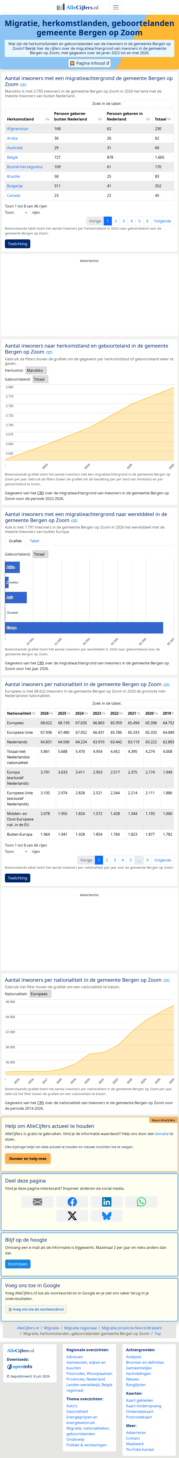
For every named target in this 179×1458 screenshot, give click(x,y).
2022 (114, 713)
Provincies (75, 1379)
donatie (162, 1133)
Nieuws (132, 1379)
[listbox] (36, 370)
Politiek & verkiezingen (86, 1445)
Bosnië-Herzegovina (24, 166)
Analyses (133, 1356)
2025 (62, 713)
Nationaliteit (19, 713)
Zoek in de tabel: (106, 103)
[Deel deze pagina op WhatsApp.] (141, 1202)
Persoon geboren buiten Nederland (70, 116)
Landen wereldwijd (83, 1384)
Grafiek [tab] (15, 540)
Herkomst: (14, 370)
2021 (132, 713)
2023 (97, 713)
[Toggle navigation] (115, 7)
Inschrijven (18, 1264)
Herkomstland (20, 119)
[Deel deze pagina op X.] (72, 1216)
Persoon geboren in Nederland (125, 116)
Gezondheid (77, 1411)
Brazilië (13, 176)
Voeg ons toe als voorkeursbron (38, 1309)
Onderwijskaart (140, 1411)
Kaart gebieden (139, 1400)
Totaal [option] (39, 379)
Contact (133, 1438)
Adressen (74, 1356)
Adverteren (136, 1432)
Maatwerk (135, 1443)
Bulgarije (15, 185)
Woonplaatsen (99, 1373)
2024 (79, 713)
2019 (167, 713)
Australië (15, 147)
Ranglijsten (136, 1384)
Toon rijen (22, 212)
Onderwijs (75, 1439)
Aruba (12, 138)
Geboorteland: (18, 379)
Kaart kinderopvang (143, 1405)
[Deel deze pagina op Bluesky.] (107, 1216)
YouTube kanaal (140, 1449)
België (12, 157)
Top (158, 1333)
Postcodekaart (139, 1417)
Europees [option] (39, 993)
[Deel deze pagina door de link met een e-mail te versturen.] (37, 1202)
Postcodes (75, 1373)
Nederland (95, 1379)
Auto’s (71, 1405)
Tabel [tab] (34, 540)
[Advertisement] (89, 299)
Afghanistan (17, 128)
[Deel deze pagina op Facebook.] (72, 1202)
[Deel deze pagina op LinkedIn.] (107, 1202)
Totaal (160, 119)
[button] (23, 84)
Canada (13, 195)
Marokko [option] (35, 370)
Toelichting (17, 243)
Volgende (162, 221)
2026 (44, 713)
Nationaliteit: (16, 993)
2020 (149, 713)
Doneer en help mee (27, 1158)
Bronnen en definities (145, 1362)
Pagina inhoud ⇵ (92, 63)
